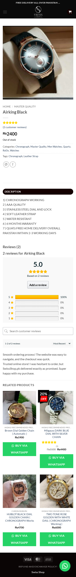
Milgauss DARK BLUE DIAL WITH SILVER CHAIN (56, 434)
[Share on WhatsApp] (6, 164)
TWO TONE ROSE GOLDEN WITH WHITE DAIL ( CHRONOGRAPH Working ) (56, 519)
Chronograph (22, 146)
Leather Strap (31, 156)
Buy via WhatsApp (19, 449)
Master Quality (25, 106)
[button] (5, 11)
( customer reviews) (15, 127)
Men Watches (54, 146)
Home (7, 106)
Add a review (38, 285)
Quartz (66, 146)
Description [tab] (13, 191)
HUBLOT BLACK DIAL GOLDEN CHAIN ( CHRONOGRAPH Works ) (19, 519)
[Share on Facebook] (13, 164)
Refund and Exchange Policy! (38, 566)
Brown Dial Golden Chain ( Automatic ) (19, 432)
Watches (14, 150)
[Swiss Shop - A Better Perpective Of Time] (38, 12)
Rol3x (6, 150)
